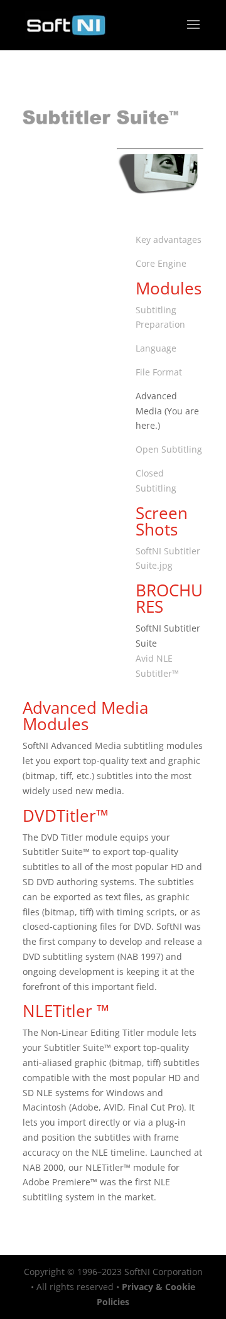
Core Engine (161, 263)
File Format (159, 372)
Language (156, 348)
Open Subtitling (169, 449)
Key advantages (169, 239)
